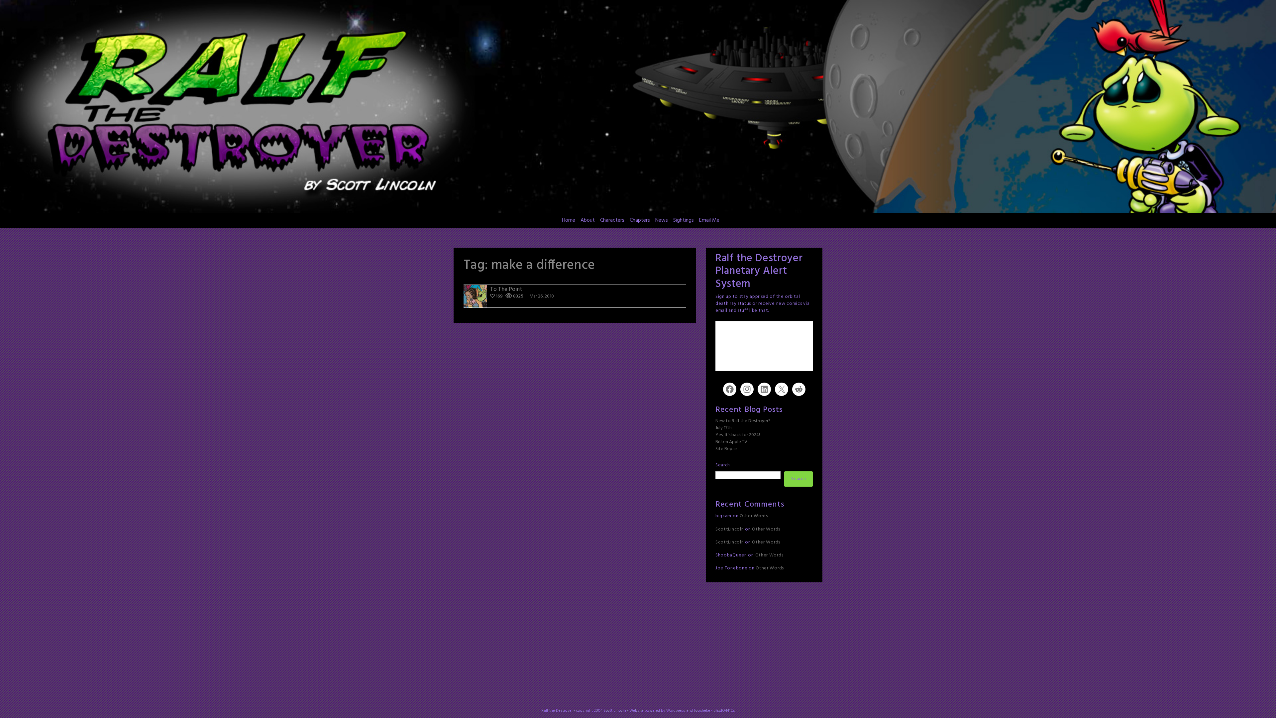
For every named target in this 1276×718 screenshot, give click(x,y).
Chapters (640, 220)
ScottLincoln (729, 529)
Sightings (683, 220)
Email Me (709, 220)
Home (568, 220)
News (661, 220)
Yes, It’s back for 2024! (737, 435)
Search (722, 465)
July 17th (723, 428)
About (588, 220)
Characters (612, 220)
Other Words (754, 516)
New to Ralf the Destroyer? (743, 421)
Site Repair (726, 449)
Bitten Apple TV (731, 442)
